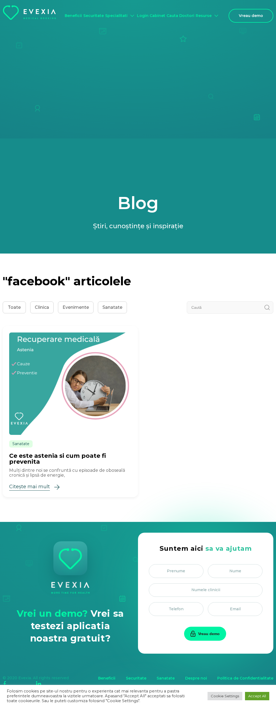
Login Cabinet (151, 15)
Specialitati (116, 15)
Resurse (204, 15)
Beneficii (73, 15)
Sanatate (112, 307)
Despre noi (196, 678)
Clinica (42, 307)
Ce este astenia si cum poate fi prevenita (57, 458)
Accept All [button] (257, 696)
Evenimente (76, 307)
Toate (14, 307)
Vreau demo (251, 15)
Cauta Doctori (180, 15)
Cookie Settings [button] (225, 696)
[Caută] (267, 307)
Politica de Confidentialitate (245, 678)
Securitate (93, 15)
